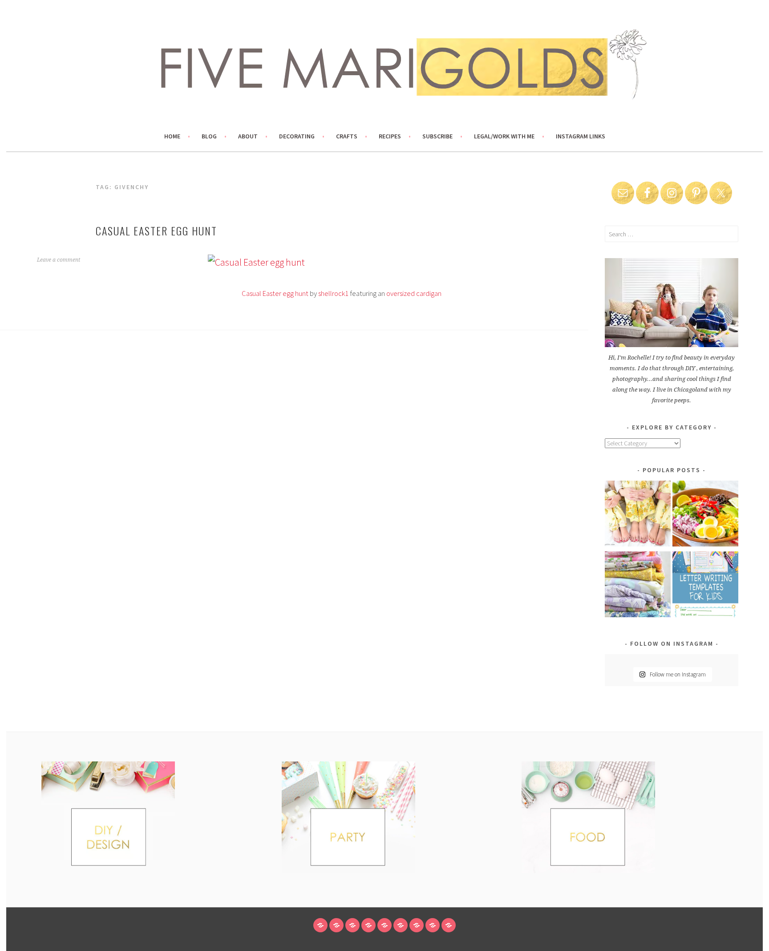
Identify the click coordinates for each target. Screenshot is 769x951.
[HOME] (320, 925)
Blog (209, 136)
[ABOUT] (352, 925)
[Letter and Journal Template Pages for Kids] (705, 585)
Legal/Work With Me (504, 136)
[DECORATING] (368, 925)
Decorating (297, 136)
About (248, 136)
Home (172, 136)
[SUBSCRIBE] (416, 925)
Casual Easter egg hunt (156, 231)
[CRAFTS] (384, 925)
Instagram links (580, 136)
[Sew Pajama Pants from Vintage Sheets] (638, 515)
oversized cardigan (413, 293)
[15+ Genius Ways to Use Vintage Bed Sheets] (638, 585)
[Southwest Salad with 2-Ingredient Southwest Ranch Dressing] (705, 515)
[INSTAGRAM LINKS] (448, 925)
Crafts (346, 136)
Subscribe (437, 136)
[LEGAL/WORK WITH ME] (432, 925)
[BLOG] (336, 925)
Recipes (390, 136)
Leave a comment (58, 260)
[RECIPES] (400, 925)
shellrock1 (333, 293)
